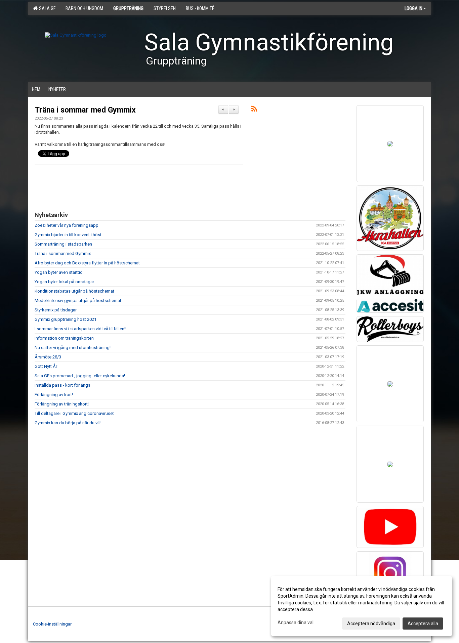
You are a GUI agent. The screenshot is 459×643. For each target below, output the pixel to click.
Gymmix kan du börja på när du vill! (68, 422)
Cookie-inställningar (52, 624)
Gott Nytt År (46, 366)
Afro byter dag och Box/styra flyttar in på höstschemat (87, 262)
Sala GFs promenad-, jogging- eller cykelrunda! (80, 375)
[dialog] (361, 606)
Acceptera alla (423, 623)
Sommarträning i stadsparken (63, 244)
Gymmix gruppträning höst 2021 (65, 319)
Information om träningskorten (64, 338)
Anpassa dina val (296, 622)
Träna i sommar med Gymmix (85, 110)
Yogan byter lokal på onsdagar (64, 281)
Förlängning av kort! (54, 394)
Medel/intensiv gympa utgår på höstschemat (78, 300)
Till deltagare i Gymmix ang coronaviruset (74, 413)
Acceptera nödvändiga (371, 623)
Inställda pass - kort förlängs (62, 385)
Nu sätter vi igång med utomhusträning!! (73, 347)
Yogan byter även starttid (59, 272)
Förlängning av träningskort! (62, 403)
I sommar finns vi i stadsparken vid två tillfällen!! (80, 328)
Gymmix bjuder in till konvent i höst (68, 234)
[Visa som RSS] (254, 110)
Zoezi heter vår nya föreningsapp (66, 225)
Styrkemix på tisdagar (56, 309)
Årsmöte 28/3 (48, 356)
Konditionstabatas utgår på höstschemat (74, 291)
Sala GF (46, 8)
